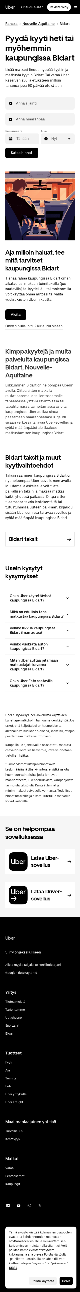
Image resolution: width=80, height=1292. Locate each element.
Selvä (66, 1281)
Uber (10, 7)
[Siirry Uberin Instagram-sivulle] (29, 1205)
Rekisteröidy (59, 7)
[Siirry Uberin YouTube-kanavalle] (18, 1205)
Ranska (11, 24)
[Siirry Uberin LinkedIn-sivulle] (8, 1205)
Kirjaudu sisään (32, 7)
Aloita (16, 314)
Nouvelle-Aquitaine (38, 24)
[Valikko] (76, 7)
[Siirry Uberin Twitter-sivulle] (40, 1205)
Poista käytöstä (43, 1281)
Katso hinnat (21, 153)
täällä (13, 1267)
